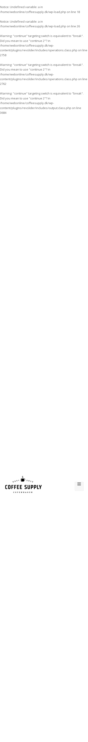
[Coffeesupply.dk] (23, 484)
